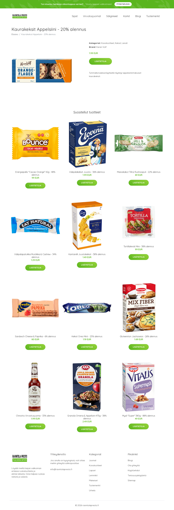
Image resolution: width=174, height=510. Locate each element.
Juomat (92, 460)
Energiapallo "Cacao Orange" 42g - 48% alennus (35, 173)
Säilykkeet (112, 16)
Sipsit (75, 16)
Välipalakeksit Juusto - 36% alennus (87, 172)
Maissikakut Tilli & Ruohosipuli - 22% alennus (138, 172)
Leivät (125, 43)
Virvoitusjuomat (92, 16)
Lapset (92, 470)
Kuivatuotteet (107, 43)
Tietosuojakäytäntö (137, 475)
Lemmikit (93, 475)
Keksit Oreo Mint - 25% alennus (87, 336)
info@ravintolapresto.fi (61, 469)
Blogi (138, 16)
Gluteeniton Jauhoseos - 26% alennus (138, 336)
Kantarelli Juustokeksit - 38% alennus (87, 254)
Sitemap (132, 480)
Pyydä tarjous (123, 4)
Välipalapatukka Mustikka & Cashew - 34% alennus (35, 255)
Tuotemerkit (153, 16)
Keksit (118, 43)
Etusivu (15, 34)
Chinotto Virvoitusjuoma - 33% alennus (35, 415)
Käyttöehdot (134, 470)
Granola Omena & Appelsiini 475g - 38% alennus (87, 417)
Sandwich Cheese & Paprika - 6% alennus (35, 336)
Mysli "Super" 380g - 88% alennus (138, 415)
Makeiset (93, 480)
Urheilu (92, 490)
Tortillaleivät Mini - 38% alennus (139, 246)
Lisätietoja (100, 61)
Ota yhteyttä (134, 465)
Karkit (126, 16)
